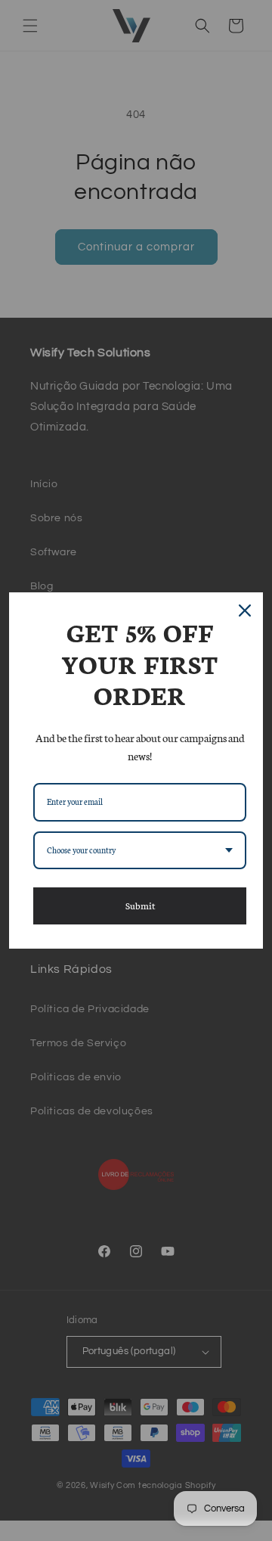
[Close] (245, 610)
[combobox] (139, 850)
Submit (140, 905)
